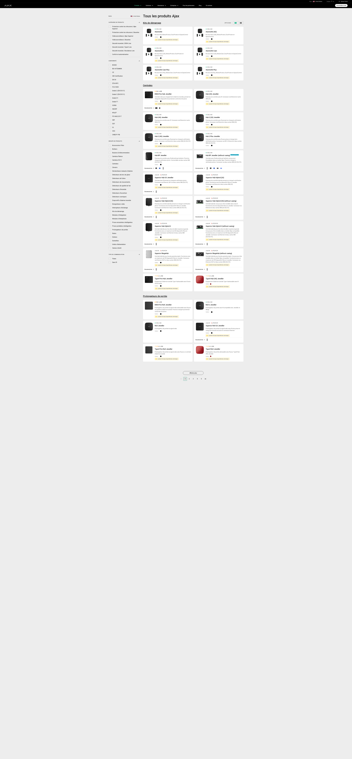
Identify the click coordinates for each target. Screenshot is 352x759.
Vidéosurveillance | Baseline (121, 40)
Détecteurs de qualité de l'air (121, 185)
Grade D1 (115, 98)
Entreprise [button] (173, 5)
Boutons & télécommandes (121, 153)
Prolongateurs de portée (120, 229)
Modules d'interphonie (119, 218)
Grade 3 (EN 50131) (118, 94)
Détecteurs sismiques (119, 196)
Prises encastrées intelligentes (122, 222)
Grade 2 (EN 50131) (118, 91)
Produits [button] (136, 5)
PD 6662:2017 (116, 116)
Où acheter (209, 5)
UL (113, 127)
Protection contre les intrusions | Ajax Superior (124, 28)
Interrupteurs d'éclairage (120, 207)
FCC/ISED (115, 87)
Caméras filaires (117, 156)
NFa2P (114, 113)
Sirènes (114, 237)
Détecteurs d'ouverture (119, 193)
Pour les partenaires (188, 5)
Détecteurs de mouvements (121, 182)
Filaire (114, 259)
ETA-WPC (115, 83)
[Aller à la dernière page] (205, 379)
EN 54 (114, 80)
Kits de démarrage (118, 211)
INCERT (114, 109)
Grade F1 (115, 102)
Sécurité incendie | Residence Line (123, 51)
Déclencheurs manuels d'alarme (122, 171)
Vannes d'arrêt (116, 248)
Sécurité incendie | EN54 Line (121, 43)
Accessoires (148, 108)
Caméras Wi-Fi (117, 160)
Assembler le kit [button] (341, 5)
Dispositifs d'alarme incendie (121, 200)
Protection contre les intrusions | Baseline (125, 32)
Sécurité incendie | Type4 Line (122, 47)
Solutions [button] (148, 5)
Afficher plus (193, 373)
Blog (200, 5)
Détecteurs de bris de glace (121, 174)
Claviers (114, 167)
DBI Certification (117, 76)
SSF (113, 124)
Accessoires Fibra (118, 145)
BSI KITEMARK (117, 69)
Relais (114, 233)
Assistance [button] (161, 5)
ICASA (114, 105)
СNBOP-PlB (116, 135)
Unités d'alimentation (119, 244)
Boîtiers (114, 149)
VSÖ (113, 131)
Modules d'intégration (119, 215)
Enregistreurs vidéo (118, 204)
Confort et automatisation (120, 54)
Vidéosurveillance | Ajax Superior (122, 36)
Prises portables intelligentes (121, 226)
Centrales (115, 164)
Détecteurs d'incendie (119, 189)
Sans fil (114, 262)
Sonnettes (115, 240)
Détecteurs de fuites (118, 178)
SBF (113, 120)
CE (113, 72)
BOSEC (114, 65)
